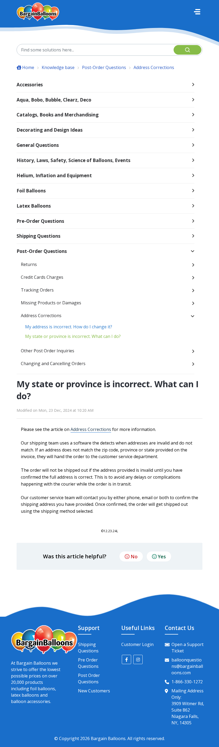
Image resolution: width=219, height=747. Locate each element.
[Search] (187, 50)
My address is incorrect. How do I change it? (68, 327)
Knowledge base (58, 67)
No (134, 556)
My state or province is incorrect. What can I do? (73, 336)
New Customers (94, 691)
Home (28, 67)
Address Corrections (154, 67)
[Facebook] (126, 659)
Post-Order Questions (104, 67)
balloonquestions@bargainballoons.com (187, 666)
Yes (162, 556)
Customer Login (137, 644)
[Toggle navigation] (197, 12)
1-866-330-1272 (187, 682)
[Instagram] (138, 659)
